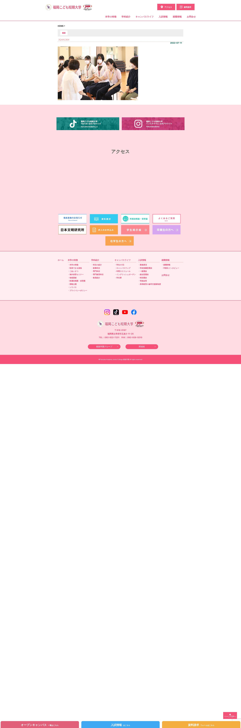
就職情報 (177, 16)
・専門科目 (95, 271)
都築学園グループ (104, 346)
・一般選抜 (142, 271)
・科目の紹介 (96, 265)
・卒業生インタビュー (170, 268)
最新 (64, 33)
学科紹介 (126, 16)
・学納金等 (142, 281)
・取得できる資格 (75, 268)
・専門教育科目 (97, 274)
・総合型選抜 (143, 274)
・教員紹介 (95, 278)
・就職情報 (166, 265)
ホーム (61, 260)
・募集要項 (142, 265)
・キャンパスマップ (122, 268)
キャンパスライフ (145, 16)
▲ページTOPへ (230, 715)
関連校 (142, 346)
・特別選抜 (142, 278)
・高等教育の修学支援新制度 (149, 284)
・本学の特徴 (73, 265)
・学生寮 (118, 278)
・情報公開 (72, 284)
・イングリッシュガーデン (125, 274)
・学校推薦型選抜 (145, 268)
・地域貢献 (72, 278)
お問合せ (191, 16)
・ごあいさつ (73, 271)
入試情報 (163, 16)
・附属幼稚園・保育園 (76, 281)
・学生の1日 (119, 265)
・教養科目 (95, 268)
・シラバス (72, 287)
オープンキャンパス (40, 724)
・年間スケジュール (122, 271)
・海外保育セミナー (76, 274)
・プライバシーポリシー (77, 290)
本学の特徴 (110, 16)
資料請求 (201, 724)
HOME (61, 26)
